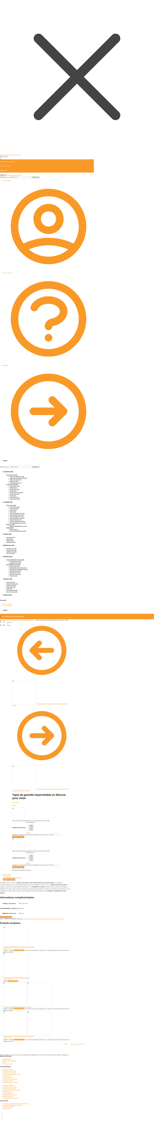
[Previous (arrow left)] (8, 625)
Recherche (36, 177)
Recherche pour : (5, 177)
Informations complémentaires (12, 877)
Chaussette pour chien (10, 1079)
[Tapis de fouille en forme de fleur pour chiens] (15, 976)
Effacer (28, 833)
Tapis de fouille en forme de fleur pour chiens (16, 978)
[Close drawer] (0, 158)
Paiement (6, 365)
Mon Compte (7, 180)
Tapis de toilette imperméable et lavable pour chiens (18, 1036)
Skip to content (16, 155)
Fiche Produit (7, 874)
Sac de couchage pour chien (12, 1074)
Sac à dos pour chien (9, 1072)
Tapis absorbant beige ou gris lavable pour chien (17, 1007)
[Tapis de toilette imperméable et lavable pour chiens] (27, 1034)
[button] (16, 802)
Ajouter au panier (18, 837)
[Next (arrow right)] (9, 625)
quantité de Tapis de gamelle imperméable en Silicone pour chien (32, 835)
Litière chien (7, 1076)
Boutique (13, 620)
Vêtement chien (8, 1080)
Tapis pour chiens (58, 919)
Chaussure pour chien (9, 1071)
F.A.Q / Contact (8, 273)
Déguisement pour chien (10, 1082)
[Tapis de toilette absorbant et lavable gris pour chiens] (15, 945)
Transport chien (8, 1069)
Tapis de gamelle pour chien (25, 620)
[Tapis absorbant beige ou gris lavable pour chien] (27, 1005)
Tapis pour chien (47, 919)
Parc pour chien (8, 1077)
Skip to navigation (5, 155)
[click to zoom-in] (4, 621)
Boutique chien (4, 620)
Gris (31, 827)
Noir (31, 829)
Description (6, 876)
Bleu (31, 825)
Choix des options (18, 950)
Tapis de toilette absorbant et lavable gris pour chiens (19, 947)
